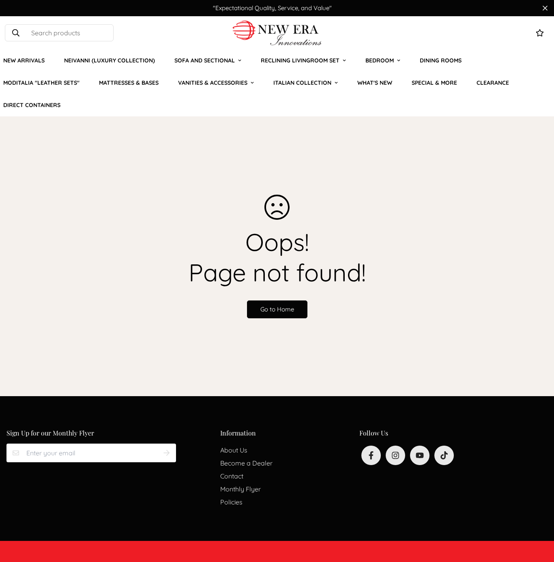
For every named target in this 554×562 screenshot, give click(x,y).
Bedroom (379, 60)
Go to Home (277, 309)
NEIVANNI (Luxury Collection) (109, 60)
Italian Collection (302, 82)
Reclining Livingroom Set (300, 60)
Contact (231, 476)
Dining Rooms (441, 60)
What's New (374, 82)
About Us (233, 450)
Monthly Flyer (240, 489)
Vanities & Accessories (212, 82)
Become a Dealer (246, 463)
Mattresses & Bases (129, 82)
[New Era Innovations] (277, 32)
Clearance (493, 82)
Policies (231, 502)
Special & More (434, 82)
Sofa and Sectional (204, 60)
